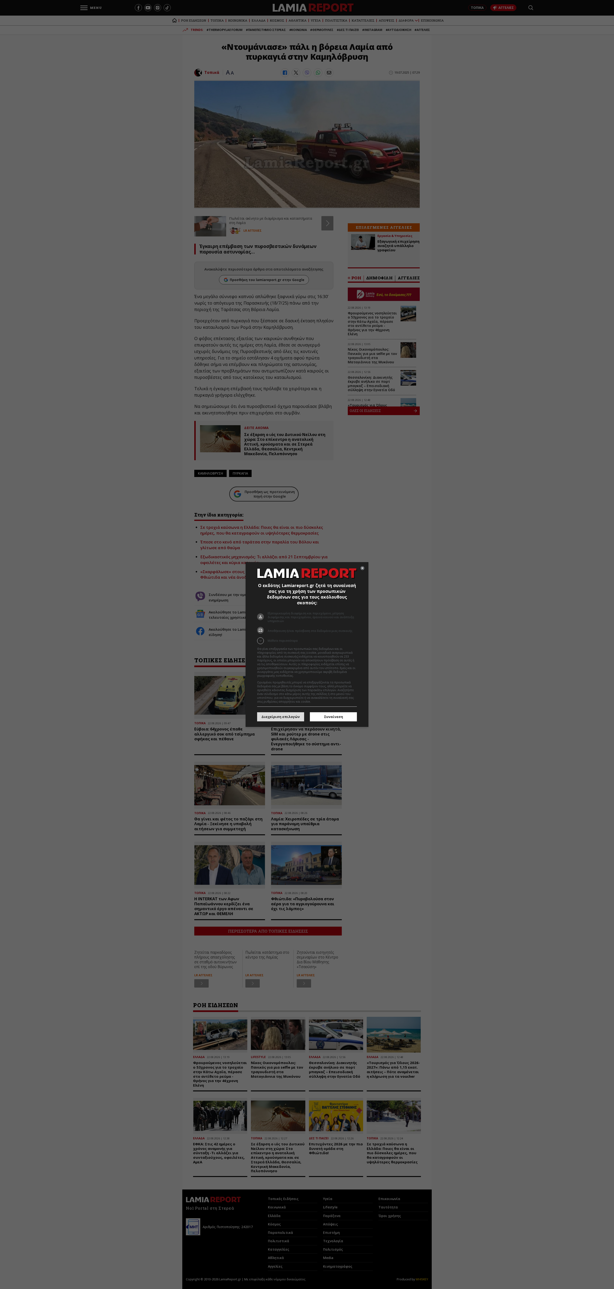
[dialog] (307, 644)
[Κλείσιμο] (362, 568)
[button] (307, 640)
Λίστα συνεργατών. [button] (307, 676)
